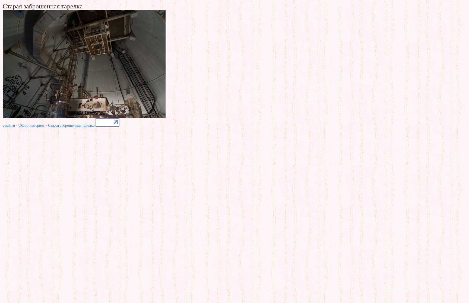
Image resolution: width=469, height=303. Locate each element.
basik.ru (9, 125)
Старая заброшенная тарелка (71, 125)
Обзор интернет (31, 125)
